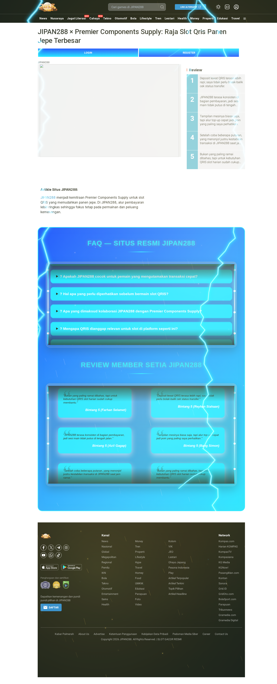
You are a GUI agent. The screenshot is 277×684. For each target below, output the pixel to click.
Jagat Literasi (76, 18)
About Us (83, 633)
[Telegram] (59, 548)
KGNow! (223, 567)
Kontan (223, 578)
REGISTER (189, 52)
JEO (170, 551)
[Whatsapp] (51, 555)
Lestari (169, 20)
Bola (133, 18)
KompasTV (225, 551)
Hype (138, 562)
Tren (158, 18)
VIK (170, 546)
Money (194, 18)
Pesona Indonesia (178, 567)
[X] (51, 548)
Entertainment (110, 593)
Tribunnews (225, 609)
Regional (107, 562)
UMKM (139, 583)
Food (138, 578)
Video (138, 604)
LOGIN (88, 52)
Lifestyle (146, 18)
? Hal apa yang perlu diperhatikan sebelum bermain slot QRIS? (114, 307)
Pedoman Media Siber (185, 633)
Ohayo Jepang (177, 562)
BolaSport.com (227, 599)
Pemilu (105, 567)
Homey (139, 572)
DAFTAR (54, 607)
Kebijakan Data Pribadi (155, 633)
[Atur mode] (218, 7)
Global (105, 551)
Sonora (223, 583)
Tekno (107, 18)
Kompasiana (226, 557)
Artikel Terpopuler (178, 578)
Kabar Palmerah (64, 633)
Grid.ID (223, 588)
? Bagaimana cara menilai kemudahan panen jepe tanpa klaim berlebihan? (124, 272)
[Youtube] (44, 555)
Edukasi (222, 18)
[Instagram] (66, 548)
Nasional (107, 546)
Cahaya (94, 18)
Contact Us (221, 633)
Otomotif (121, 18)
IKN (104, 572)
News (43, 18)
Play (171, 572)
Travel (235, 18)
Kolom (172, 541)
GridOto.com (226, 593)
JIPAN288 (44, 62)
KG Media (224, 562)
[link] (227, 7)
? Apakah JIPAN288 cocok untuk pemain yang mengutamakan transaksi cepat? (129, 289)
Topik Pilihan (175, 588)
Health (182, 18)
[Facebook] (44, 548)
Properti (208, 18)
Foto (138, 599)
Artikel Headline (177, 593)
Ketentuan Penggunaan (123, 633)
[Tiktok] (59, 555)
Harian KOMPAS (228, 546)
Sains (105, 599)
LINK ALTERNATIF (188, 7)
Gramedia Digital (228, 620)
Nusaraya (57, 18)
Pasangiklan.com (229, 572)
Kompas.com (226, 541)
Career (206, 633)
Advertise (99, 633)
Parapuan (141, 593)
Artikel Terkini (176, 583)
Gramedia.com (227, 614)
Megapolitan (109, 557)
